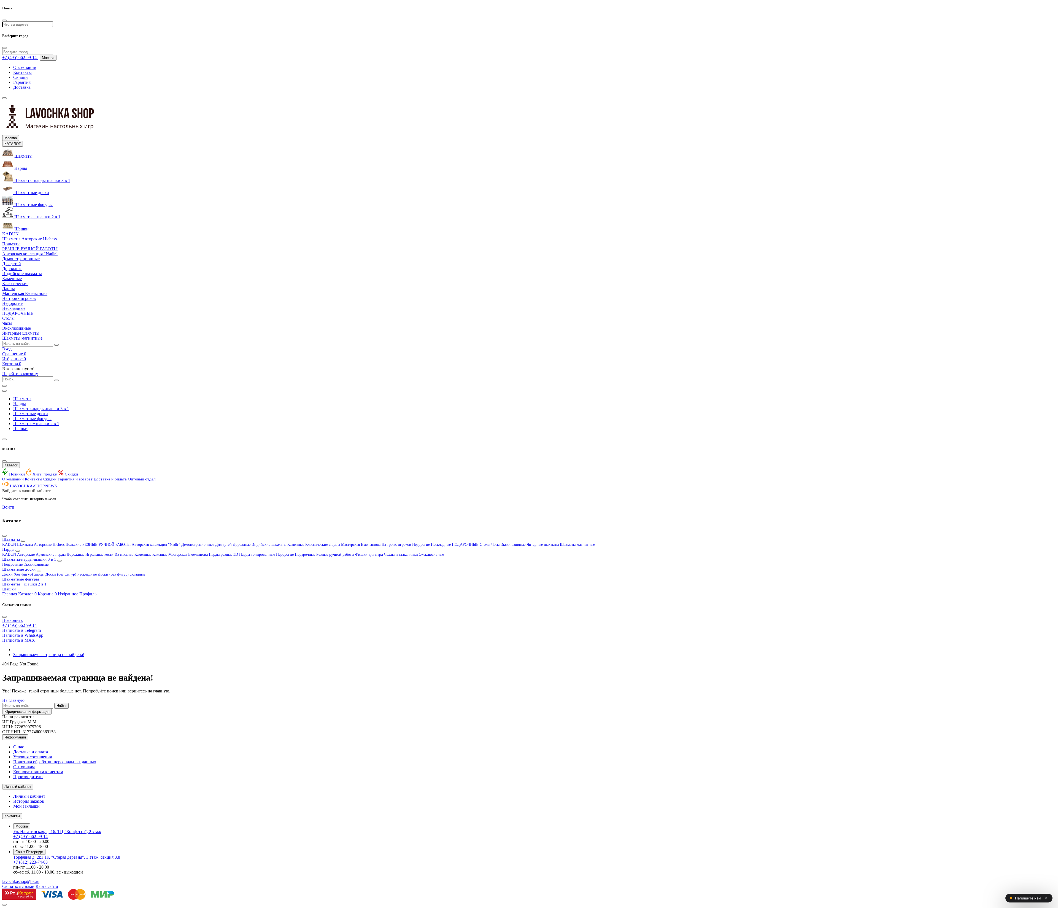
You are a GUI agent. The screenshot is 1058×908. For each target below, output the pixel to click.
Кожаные (160, 554)
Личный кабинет (29, 796)
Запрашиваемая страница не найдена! (48, 654)
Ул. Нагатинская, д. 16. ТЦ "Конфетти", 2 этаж (57, 831)
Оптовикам (24, 766)
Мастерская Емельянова (361, 544)
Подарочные (305, 554)
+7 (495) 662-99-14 (30, 836)
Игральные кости (100, 554)
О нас (18, 747)
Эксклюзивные (514, 544)
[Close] (4, 48)
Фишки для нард (369, 554)
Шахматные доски (30, 413)
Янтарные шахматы (543, 544)
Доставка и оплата (110, 479)
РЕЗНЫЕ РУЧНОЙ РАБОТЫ (107, 544)
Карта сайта (47, 886)
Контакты (22, 72)
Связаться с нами (18, 886)
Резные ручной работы (335, 554)
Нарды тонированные (257, 554)
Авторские (26, 554)
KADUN (9, 544)
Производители (28, 776)
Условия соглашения (32, 756)
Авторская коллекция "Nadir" (156, 544)
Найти (61, 706)
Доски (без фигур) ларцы (23, 574)
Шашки (20, 428)
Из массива (124, 554)
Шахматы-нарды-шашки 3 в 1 (41, 408)
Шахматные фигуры (32, 418)
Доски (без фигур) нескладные (71, 574)
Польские (74, 544)
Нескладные (441, 544)
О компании (24, 67)
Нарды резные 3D (224, 554)
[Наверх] (4, 905)
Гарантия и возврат (75, 479)
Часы (496, 544)
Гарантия (22, 82)
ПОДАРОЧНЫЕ (466, 544)
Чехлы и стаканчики (401, 554)
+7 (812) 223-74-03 (30, 862)
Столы (485, 544)
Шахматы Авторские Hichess (41, 544)
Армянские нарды (51, 554)
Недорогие (421, 544)
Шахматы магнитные (577, 544)
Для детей (224, 544)
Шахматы (22, 398)
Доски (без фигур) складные (121, 574)
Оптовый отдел (141, 479)
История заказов (28, 801)
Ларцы (335, 544)
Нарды (19, 403)
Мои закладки (26, 806)
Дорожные (242, 544)
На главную (13, 700)
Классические (317, 544)
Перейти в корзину (20, 373)
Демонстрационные (198, 544)
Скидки (20, 77)
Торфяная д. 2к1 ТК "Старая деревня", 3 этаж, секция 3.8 (66, 857)
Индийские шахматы (269, 544)
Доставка (22, 87)
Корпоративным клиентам (38, 771)
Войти (8, 507)
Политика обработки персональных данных (54, 761)
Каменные (296, 544)
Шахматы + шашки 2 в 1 (36, 423)
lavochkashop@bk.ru (20, 881)
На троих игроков (397, 544)
